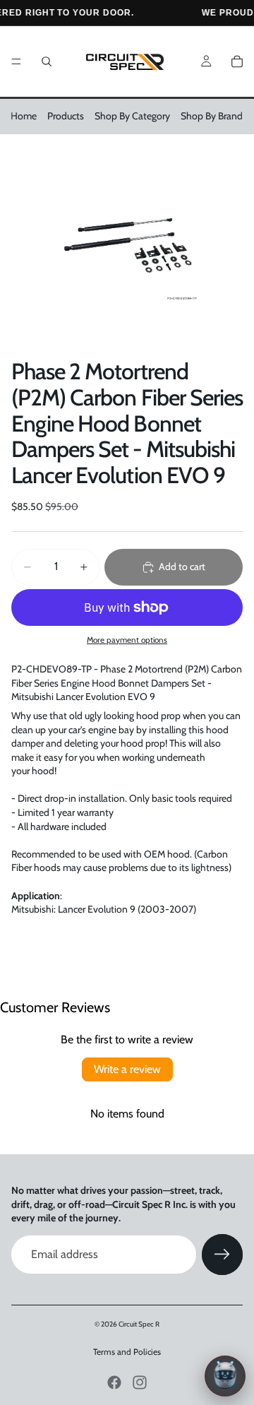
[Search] (46, 61)
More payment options (127, 640)
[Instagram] (139, 1382)
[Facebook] (114, 1382)
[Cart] (237, 61)
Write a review (127, 1069)
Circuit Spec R (139, 1324)
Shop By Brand (212, 115)
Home (24, 115)
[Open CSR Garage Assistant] (225, 1376)
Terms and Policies (127, 1351)
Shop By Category (132, 115)
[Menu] (16, 61)
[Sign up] (222, 1254)
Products (65, 115)
